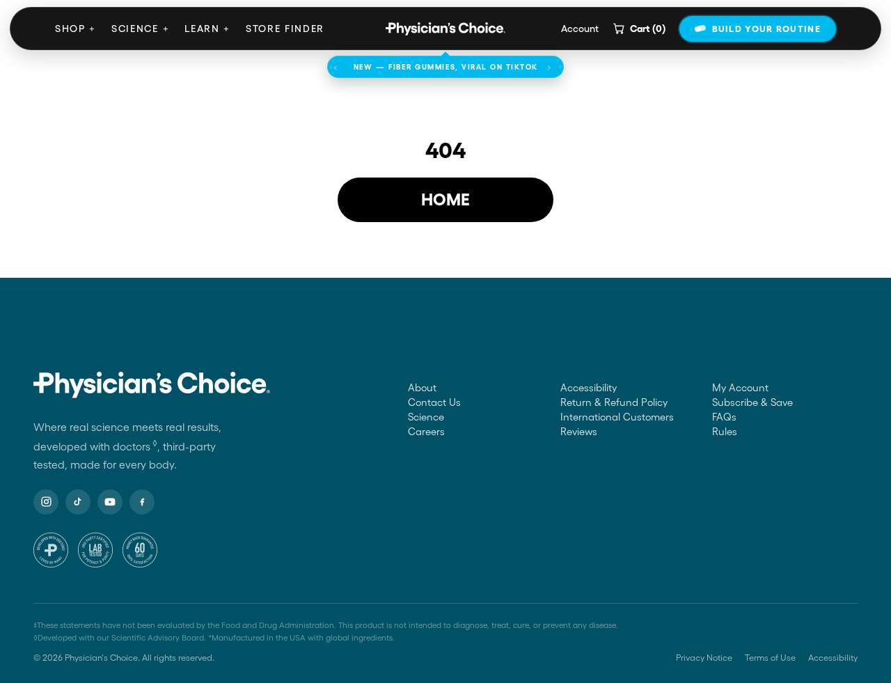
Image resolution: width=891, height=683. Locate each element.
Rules (724, 431)
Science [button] (140, 28)
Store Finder (285, 28)
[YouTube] (110, 502)
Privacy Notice (704, 657)
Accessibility (588, 387)
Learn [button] (207, 28)
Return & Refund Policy (614, 402)
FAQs (724, 417)
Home (445, 199)
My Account (740, 387)
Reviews (578, 431)
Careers (426, 431)
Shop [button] (75, 28)
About (422, 387)
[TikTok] (77, 502)
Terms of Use (770, 657)
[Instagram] (45, 502)
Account (580, 28)
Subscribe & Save (752, 402)
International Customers (617, 417)
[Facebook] (142, 502)
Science (426, 417)
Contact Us (434, 402)
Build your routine (766, 29)
